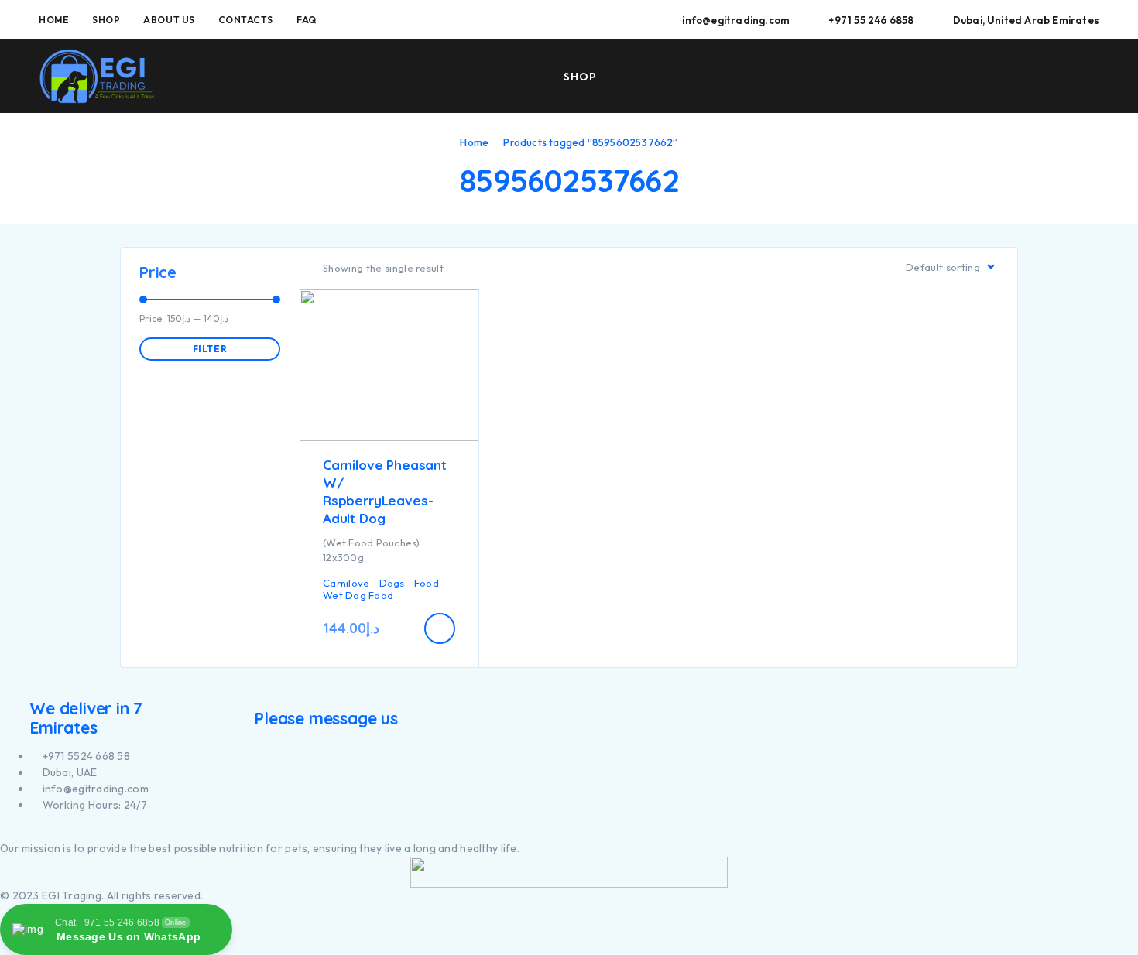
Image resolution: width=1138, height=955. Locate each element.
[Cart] (1093, 75)
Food (426, 583)
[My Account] (1021, 77)
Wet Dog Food (358, 595)
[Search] (985, 77)
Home (54, 20)
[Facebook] (4, 832)
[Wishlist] (1057, 76)
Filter (210, 348)
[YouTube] (22, 832)
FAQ (306, 20)
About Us (168, 20)
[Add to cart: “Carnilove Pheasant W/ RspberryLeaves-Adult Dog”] (439, 628)
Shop (106, 20)
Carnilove (346, 583)
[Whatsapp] (30, 832)
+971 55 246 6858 (870, 20)
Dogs (392, 583)
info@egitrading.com (736, 20)
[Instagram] (13, 832)
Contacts (245, 20)
